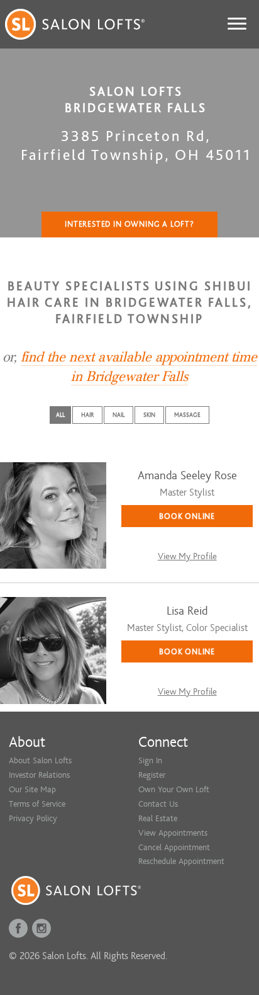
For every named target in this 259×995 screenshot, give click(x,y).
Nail (118, 415)
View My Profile (187, 556)
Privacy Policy (33, 818)
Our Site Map (32, 789)
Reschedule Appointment (181, 861)
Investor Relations (39, 775)
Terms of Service (37, 804)
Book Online (187, 516)
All (60, 415)
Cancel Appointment (174, 847)
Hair (87, 415)
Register (151, 775)
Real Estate (157, 818)
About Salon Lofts (40, 760)
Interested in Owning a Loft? (129, 224)
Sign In (150, 760)
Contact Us (158, 804)
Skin (149, 415)
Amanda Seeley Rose (187, 475)
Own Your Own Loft (173, 789)
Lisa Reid (187, 611)
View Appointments (172, 833)
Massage (187, 415)
